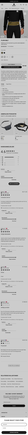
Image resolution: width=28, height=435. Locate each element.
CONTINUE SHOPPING (14, 432)
